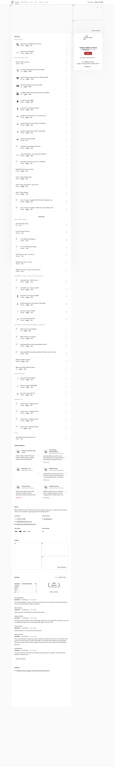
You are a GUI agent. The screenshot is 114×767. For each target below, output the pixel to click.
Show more (41, 216)
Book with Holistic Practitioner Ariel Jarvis (27, 456)
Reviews (41, 2)
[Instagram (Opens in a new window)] (43, 531)
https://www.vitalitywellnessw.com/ (26, 524)
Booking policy (48, 518)
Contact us (87, 66)
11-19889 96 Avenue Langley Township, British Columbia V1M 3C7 (88, 62)
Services (17, 2)
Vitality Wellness (24, 2)
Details (27, 45)
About (31, 2)
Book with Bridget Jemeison (55, 491)
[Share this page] (97, 7)
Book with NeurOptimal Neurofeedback (55, 456)
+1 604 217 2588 (98, 2)
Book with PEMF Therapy (55, 474)
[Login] (101, 7)
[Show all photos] (57, 20)
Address (46, 2)
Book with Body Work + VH (27, 474)
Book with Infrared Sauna (27, 491)
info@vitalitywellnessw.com (24, 521)
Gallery (35, 2)
